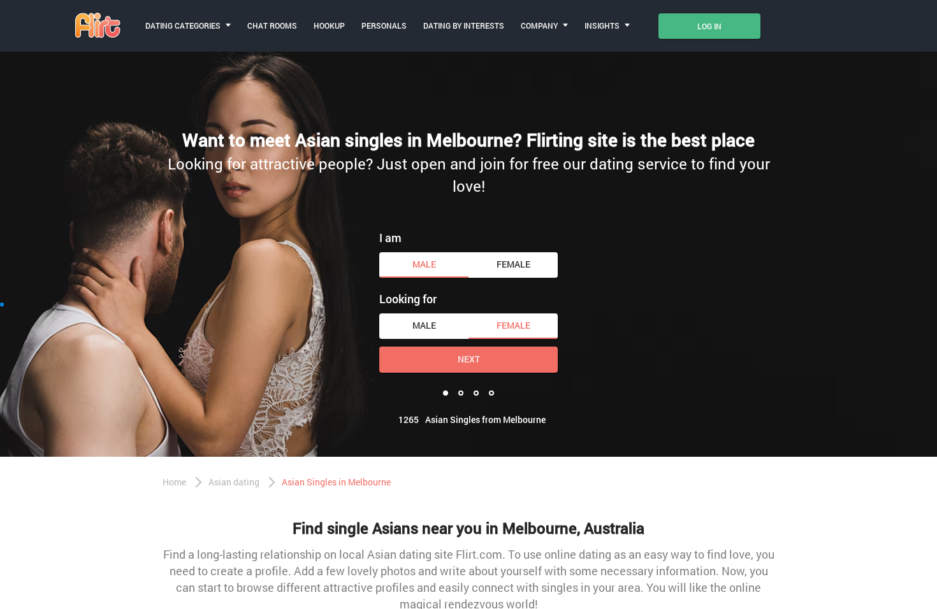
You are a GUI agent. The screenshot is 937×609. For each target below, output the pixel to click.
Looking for (408, 298)
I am (390, 237)
